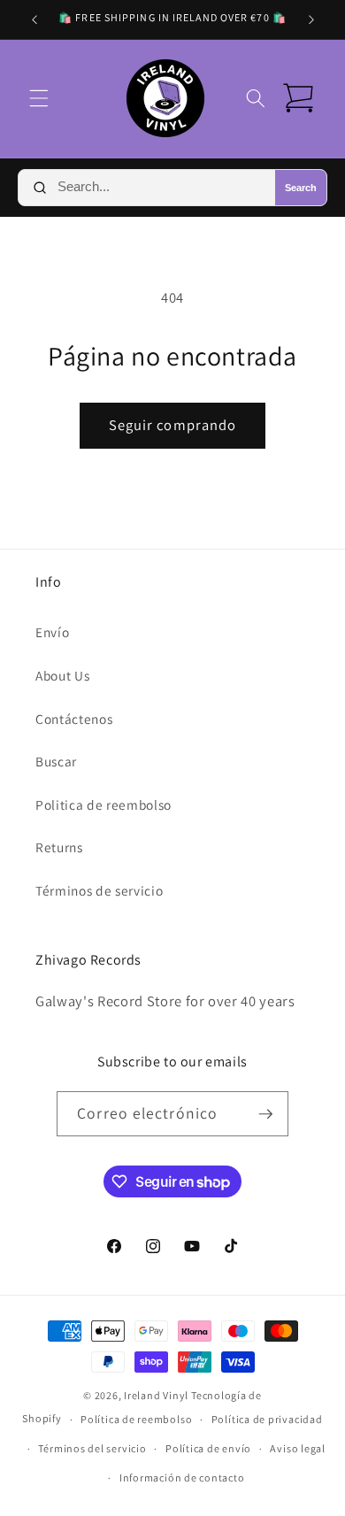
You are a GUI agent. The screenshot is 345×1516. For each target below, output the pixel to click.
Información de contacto (182, 1477)
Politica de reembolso (103, 804)
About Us (62, 675)
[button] (39, 98)
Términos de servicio (99, 890)
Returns (59, 847)
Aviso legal (297, 1448)
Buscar (56, 761)
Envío (52, 632)
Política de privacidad (267, 1419)
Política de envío (208, 1448)
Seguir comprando (173, 425)
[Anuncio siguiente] (311, 19)
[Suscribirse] (265, 1114)
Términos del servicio (92, 1448)
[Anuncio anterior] (34, 19)
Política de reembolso (136, 1419)
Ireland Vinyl (156, 1395)
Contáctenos (73, 718)
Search (301, 187)
